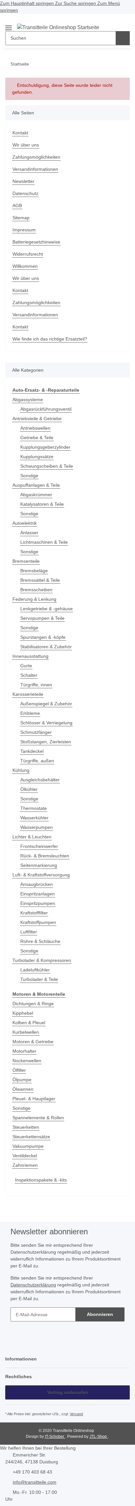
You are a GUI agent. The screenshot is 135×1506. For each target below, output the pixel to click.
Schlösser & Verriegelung (46, 722)
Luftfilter (28, 931)
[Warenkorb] (124, 21)
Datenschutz (25, 193)
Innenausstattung (30, 656)
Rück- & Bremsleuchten (44, 855)
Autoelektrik (24, 523)
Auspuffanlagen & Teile (36, 485)
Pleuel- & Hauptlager (33, 1098)
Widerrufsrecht (27, 254)
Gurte (26, 665)
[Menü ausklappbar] (8, 25)
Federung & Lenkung (34, 599)
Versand (76, 1414)
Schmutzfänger (36, 732)
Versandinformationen (35, 169)
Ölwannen (22, 1089)
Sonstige (29, 475)
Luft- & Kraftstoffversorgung (41, 874)
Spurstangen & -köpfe (43, 637)
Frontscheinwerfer (39, 846)
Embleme (30, 713)
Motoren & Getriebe (32, 1041)
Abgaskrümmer (36, 494)
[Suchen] (123, 38)
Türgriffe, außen (37, 760)
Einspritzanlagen (37, 893)
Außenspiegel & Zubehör (46, 703)
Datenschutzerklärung (33, 1284)
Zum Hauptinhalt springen (27, 3)
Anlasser (29, 532)
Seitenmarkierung (38, 865)
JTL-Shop (98, 1436)
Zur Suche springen (76, 3)
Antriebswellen (35, 428)
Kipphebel (22, 1013)
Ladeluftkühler (35, 969)
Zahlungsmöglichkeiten (36, 157)
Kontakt (20, 132)
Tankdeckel (32, 751)
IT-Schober (55, 1436)
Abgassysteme (27, 399)
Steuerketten (25, 1127)
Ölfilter (19, 1070)
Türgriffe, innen (36, 684)
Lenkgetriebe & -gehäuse (46, 608)
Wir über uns (25, 144)
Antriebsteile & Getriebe (37, 418)
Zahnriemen (25, 1165)
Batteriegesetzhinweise (36, 241)
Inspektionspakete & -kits (41, 1180)
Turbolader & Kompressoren (41, 960)
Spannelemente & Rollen (38, 1117)
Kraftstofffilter (34, 912)
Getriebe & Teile (36, 437)
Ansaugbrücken (36, 884)
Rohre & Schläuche (40, 941)
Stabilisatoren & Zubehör (46, 646)
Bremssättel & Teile (40, 580)
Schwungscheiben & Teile (46, 466)
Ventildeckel (24, 1155)
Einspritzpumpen (37, 903)
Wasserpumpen (36, 827)
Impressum (24, 229)
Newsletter (23, 181)
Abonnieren (100, 1314)
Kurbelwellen (25, 1032)
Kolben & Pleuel (28, 1022)
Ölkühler (29, 789)
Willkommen (25, 266)
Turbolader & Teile (39, 979)
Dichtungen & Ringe (33, 1003)
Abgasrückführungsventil (45, 409)
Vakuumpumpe (28, 1146)
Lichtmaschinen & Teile (44, 542)
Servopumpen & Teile (42, 618)
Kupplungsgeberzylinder (45, 447)
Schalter (28, 675)
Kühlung (20, 770)
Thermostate (33, 808)
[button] (113, 21)
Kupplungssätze (36, 456)
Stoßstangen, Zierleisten (45, 741)
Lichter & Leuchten (31, 836)
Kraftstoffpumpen (38, 922)
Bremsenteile (26, 561)
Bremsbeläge (34, 570)
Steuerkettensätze (31, 1136)
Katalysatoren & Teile (42, 504)
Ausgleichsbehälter (40, 779)
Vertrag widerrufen (67, 1392)
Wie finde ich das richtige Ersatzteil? (49, 339)
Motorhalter (24, 1051)
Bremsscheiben (36, 589)
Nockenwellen (26, 1060)
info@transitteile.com (34, 1482)
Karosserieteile (27, 694)
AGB (17, 205)
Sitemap (20, 217)
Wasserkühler (34, 817)
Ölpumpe (21, 1079)
